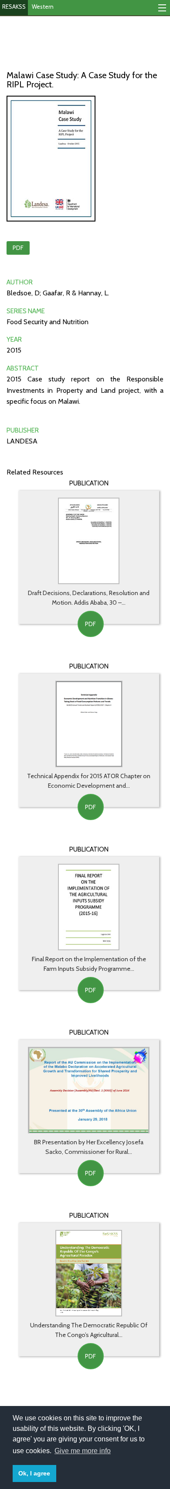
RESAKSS (14, 6)
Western (43, 6)
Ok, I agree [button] (34, 1473)
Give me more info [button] (82, 1450)
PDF (18, 247)
